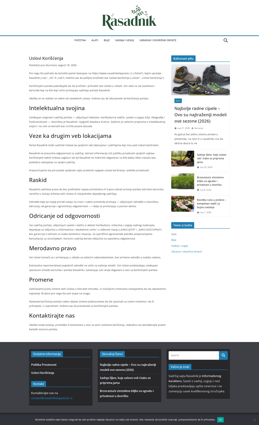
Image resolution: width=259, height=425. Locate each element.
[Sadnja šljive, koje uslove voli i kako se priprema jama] (182, 161)
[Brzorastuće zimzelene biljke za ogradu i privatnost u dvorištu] (182, 183)
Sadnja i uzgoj (124, 40)
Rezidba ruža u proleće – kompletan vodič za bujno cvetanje (211, 203)
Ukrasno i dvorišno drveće (158, 40)
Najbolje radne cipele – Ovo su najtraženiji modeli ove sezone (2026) (200, 114)
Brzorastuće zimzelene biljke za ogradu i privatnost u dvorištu (210, 181)
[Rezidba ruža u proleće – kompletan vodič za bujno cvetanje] (182, 206)
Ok (220, 419)
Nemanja (198, 128)
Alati (94, 40)
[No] (254, 419)
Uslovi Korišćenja (42, 373)
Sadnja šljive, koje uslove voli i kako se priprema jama (211, 158)
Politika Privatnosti (43, 365)
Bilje (107, 40)
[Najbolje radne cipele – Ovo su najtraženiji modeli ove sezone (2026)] (200, 80)
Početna (80, 40)
